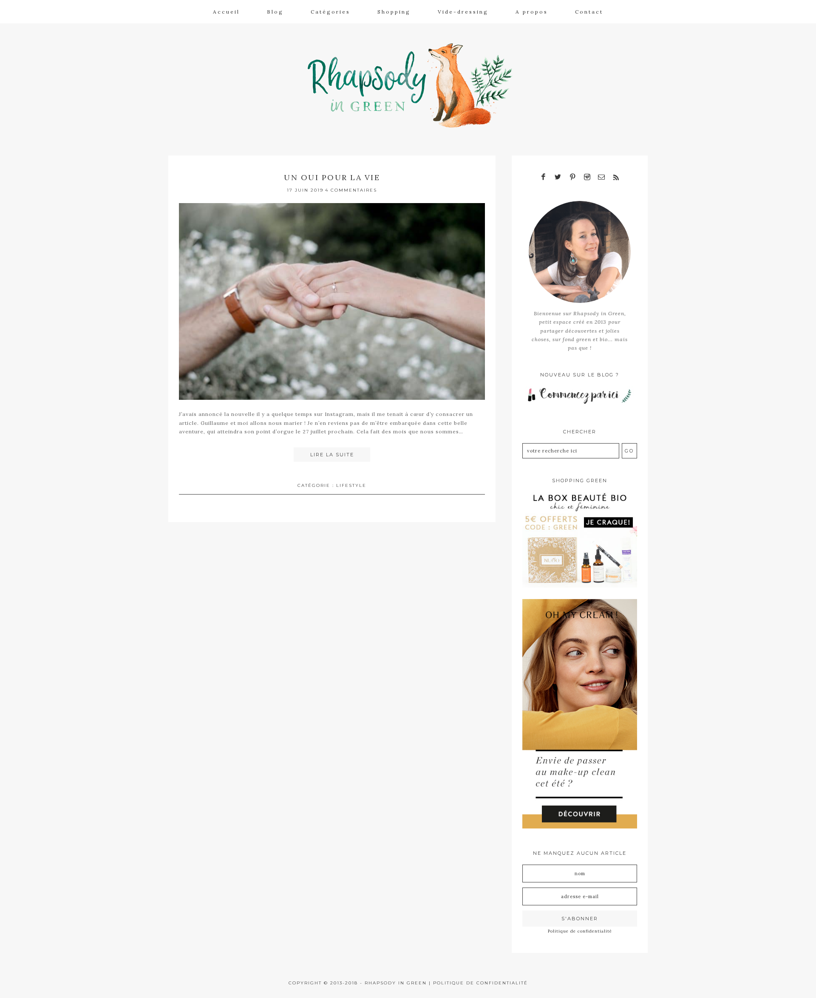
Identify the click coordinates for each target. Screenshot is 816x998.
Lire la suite (332, 455)
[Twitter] (558, 177)
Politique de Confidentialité (480, 983)
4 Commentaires (351, 190)
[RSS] (615, 177)
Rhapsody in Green (414, 85)
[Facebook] (543, 177)
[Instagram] (587, 177)
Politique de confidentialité (580, 931)
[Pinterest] (572, 177)
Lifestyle (351, 485)
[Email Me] (601, 177)
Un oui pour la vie (332, 177)
